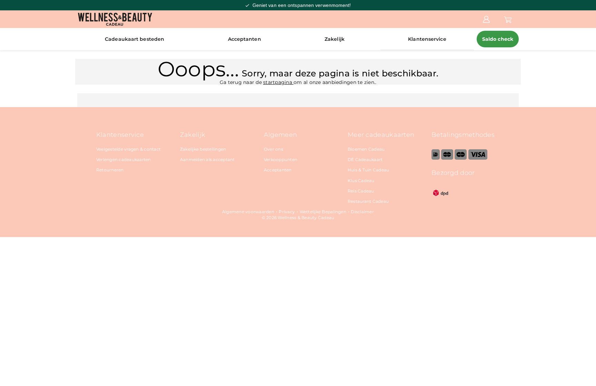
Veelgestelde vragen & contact (128, 149)
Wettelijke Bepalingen (323, 211)
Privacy (287, 211)
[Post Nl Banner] (440, 200)
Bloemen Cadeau (366, 149)
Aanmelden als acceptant (207, 159)
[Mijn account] (486, 19)
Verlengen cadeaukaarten (123, 159)
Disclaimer (362, 211)
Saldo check (497, 39)
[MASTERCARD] (447, 158)
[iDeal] (435, 158)
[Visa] (477, 158)
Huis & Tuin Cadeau (368, 169)
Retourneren (110, 169)
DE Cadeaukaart (365, 159)
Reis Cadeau (361, 191)
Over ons (273, 149)
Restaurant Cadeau (368, 201)
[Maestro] (461, 158)
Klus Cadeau (361, 180)
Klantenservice (427, 39)
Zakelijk (335, 39)
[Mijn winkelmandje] (508, 19)
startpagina (278, 82)
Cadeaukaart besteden (134, 39)
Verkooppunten (280, 159)
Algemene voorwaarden (248, 211)
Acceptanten (244, 39)
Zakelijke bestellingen (203, 149)
